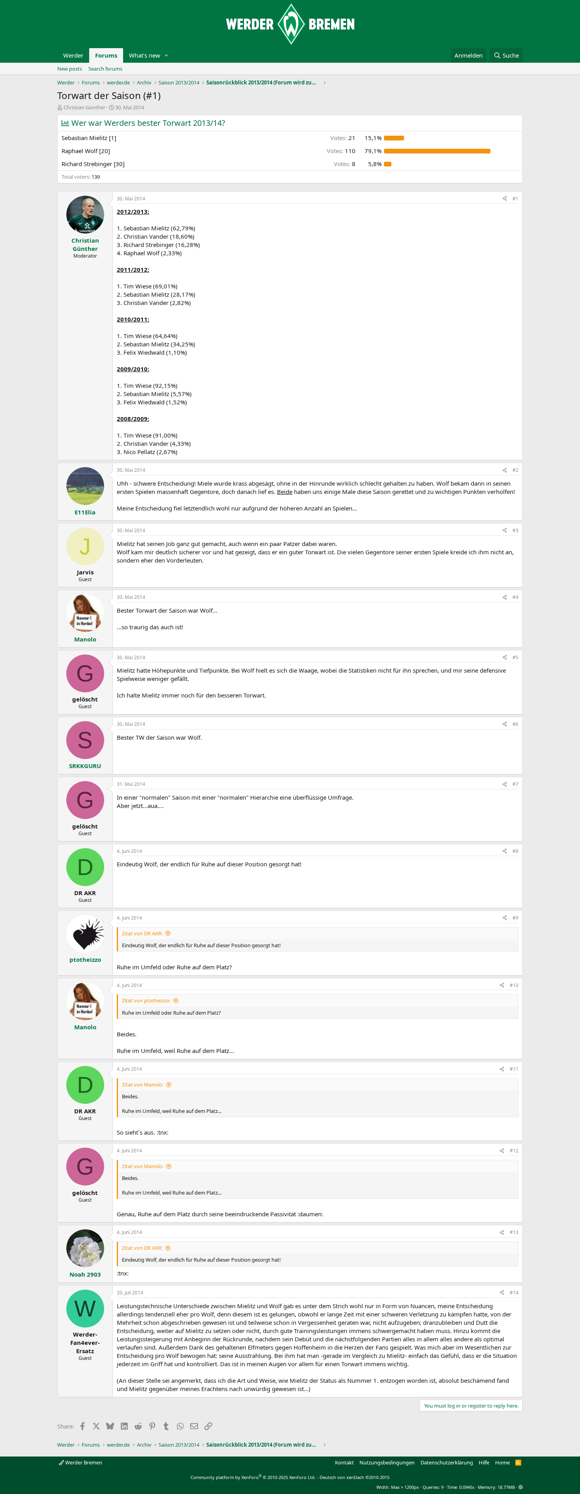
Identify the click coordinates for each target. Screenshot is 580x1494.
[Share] (505, 199)
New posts (69, 68)
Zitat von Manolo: (142, 1084)
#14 (514, 1292)
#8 (515, 851)
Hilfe (484, 1462)
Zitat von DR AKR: (142, 933)
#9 (515, 917)
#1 (515, 198)
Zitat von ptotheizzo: (146, 1000)
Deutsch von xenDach (354, 1477)
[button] (166, 55)
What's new (144, 55)
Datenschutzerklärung (447, 1462)
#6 (515, 724)
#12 (514, 1150)
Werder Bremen (83, 1462)
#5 (515, 657)
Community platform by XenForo (253, 1477)
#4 (515, 597)
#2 (515, 470)
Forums (106, 55)
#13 (514, 1232)
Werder (73, 55)
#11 (514, 1069)
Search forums (105, 68)
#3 (515, 530)
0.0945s (466, 1487)
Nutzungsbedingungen (387, 1462)
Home (502, 1462)
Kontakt (344, 1462)
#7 (515, 784)
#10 (514, 985)
